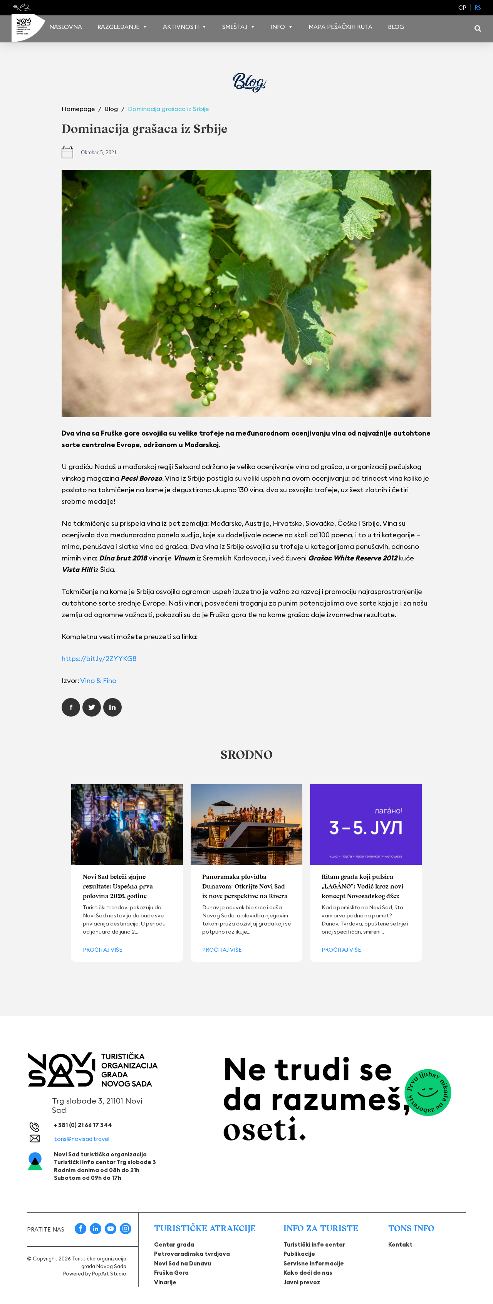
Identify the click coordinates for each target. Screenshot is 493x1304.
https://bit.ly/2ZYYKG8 (99, 658)
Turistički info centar (314, 1244)
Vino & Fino (98, 680)
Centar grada (174, 1244)
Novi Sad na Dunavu (182, 1263)
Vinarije (165, 1282)
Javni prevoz (301, 1282)
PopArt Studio (109, 1273)
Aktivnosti (181, 26)
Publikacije (299, 1253)
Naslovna (65, 26)
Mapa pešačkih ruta (340, 26)
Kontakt (400, 1244)
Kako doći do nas (307, 1272)
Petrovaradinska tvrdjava (192, 1253)
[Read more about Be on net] (23, 7)
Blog (396, 26)
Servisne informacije (313, 1263)
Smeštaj (234, 26)
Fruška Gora (171, 1272)
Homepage (79, 109)
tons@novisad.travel (81, 1138)
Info (278, 26)
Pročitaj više (102, 949)
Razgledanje (118, 26)
